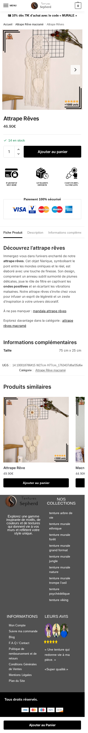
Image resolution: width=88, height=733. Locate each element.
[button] (18, 149)
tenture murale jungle (59, 559)
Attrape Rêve (14, 468)
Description (35, 232)
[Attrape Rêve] (36, 429)
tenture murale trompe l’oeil (59, 580)
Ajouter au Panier (42, 725)
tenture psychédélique (59, 591)
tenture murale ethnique (59, 526)
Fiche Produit (12, 232)
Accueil (7, 24)
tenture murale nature (59, 569)
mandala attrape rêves (49, 311)
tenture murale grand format (59, 548)
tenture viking (58, 600)
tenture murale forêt (59, 537)
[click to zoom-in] (42, 69)
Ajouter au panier (52, 151)
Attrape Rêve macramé (29, 24)
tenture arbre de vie (60, 515)
